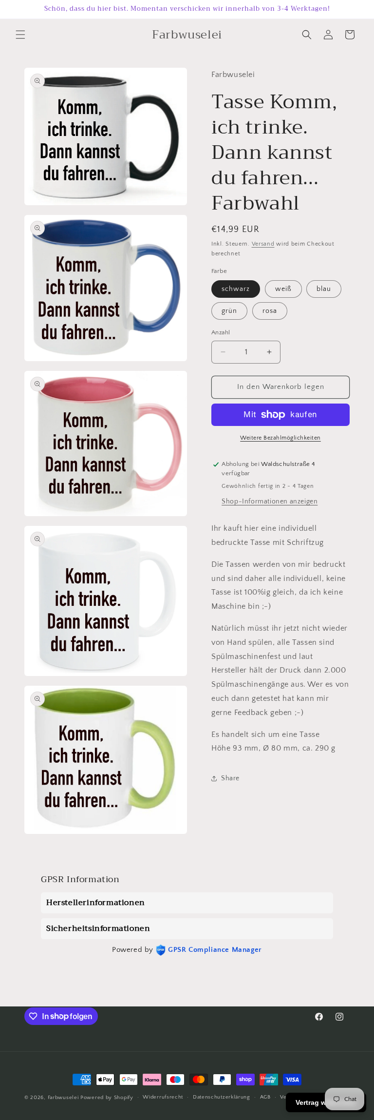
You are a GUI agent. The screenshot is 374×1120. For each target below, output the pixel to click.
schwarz (236, 289)
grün (229, 311)
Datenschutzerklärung (221, 1097)
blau (324, 289)
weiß (283, 289)
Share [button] (230, 778)
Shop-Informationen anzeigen (270, 501)
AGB (265, 1097)
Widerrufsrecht (163, 1097)
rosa (269, 311)
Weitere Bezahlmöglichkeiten (280, 438)
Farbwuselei (63, 1098)
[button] (20, 34)
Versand (263, 244)
